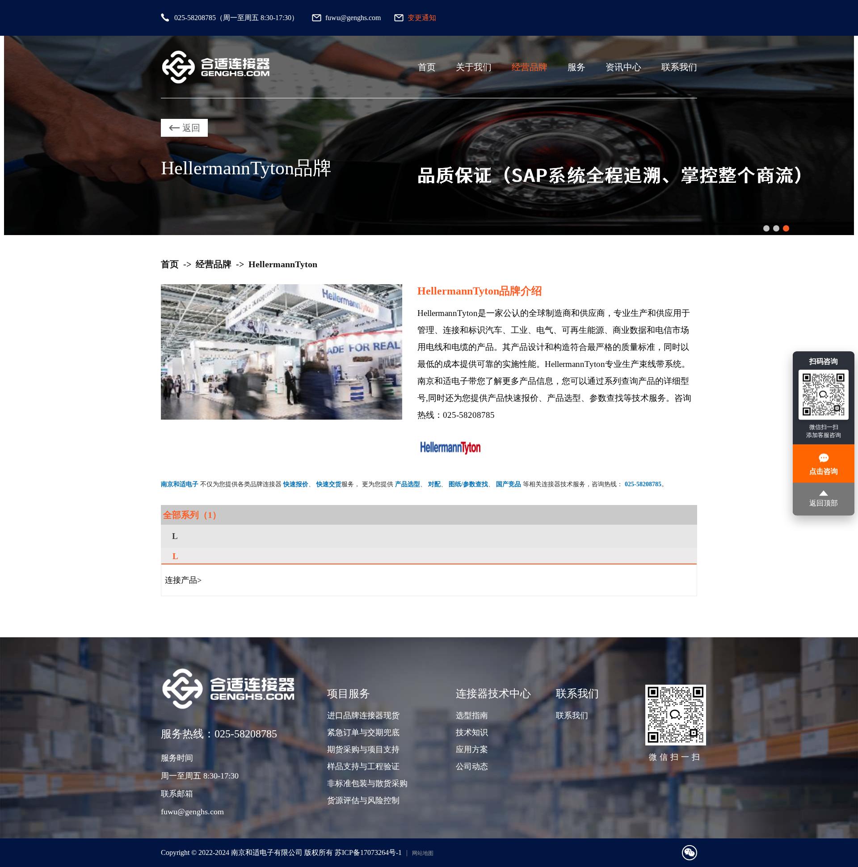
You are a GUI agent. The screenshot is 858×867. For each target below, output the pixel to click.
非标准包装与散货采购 (367, 783)
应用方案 (472, 749)
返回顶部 (823, 503)
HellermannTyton (282, 264)
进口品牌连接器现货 (363, 715)
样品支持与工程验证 (363, 766)
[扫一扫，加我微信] (689, 852)
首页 (427, 67)
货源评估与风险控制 (363, 800)
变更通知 (422, 17)
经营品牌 (529, 67)
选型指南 (472, 715)
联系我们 (679, 67)
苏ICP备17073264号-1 (368, 852)
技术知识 (472, 732)
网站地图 (422, 853)
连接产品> (183, 580)
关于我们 (474, 67)
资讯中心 (623, 67)
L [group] (175, 536)
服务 (576, 67)
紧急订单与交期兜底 (363, 732)
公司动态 (472, 766)
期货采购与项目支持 (363, 749)
